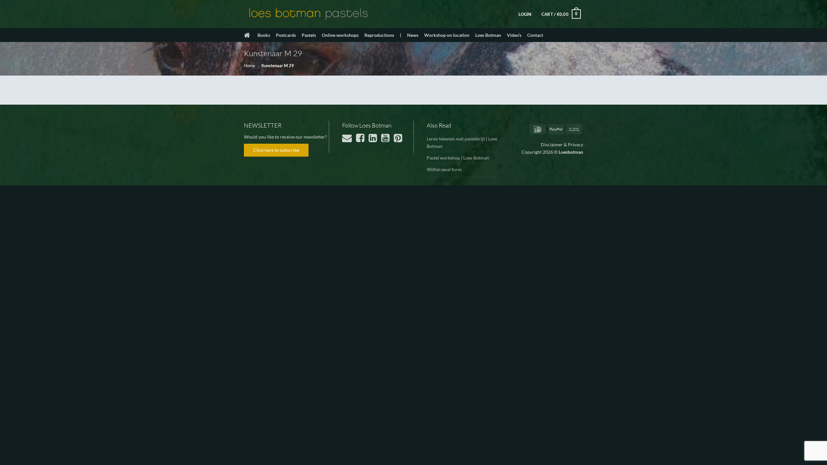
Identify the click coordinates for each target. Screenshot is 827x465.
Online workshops (340, 35)
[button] (524, 14)
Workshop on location (446, 35)
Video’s (514, 35)
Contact (535, 35)
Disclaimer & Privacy (562, 144)
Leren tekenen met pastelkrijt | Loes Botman (462, 142)
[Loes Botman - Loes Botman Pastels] (308, 14)
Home (249, 65)
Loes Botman (488, 35)
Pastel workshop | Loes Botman (458, 157)
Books (263, 35)
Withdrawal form (444, 169)
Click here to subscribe (276, 150)
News (412, 35)
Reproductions (379, 35)
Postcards (286, 35)
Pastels (309, 35)
